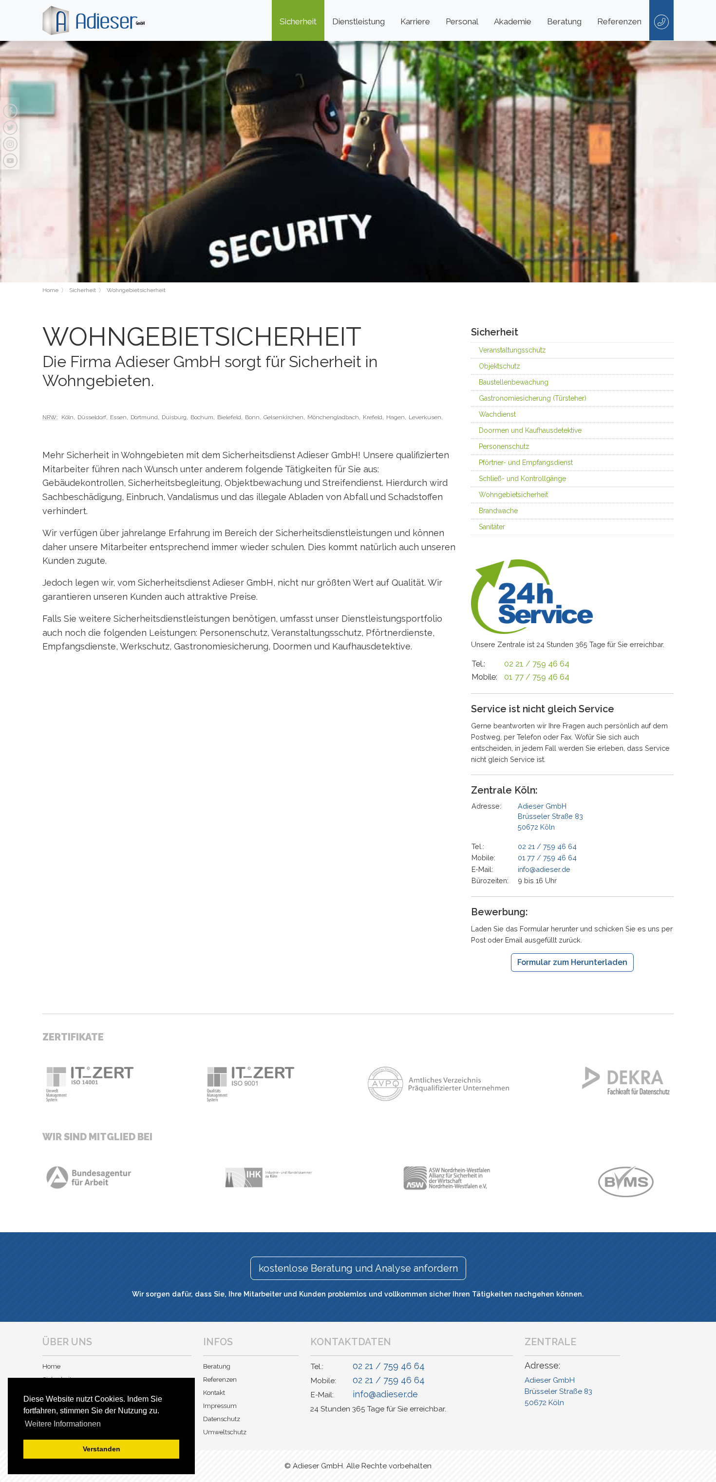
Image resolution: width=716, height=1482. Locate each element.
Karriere (415, 21)
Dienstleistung (358, 21)
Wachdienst (497, 414)
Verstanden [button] (101, 1449)
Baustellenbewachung (513, 382)
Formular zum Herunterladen (572, 962)
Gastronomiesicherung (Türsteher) (532, 398)
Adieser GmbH (550, 816)
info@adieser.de (544, 869)
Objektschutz (499, 366)
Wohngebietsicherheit (513, 495)
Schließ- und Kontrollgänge (522, 478)
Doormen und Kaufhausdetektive (530, 430)
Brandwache (498, 511)
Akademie (512, 21)
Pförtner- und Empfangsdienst (526, 462)
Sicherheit (298, 21)
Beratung (564, 21)
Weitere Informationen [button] (63, 1424)
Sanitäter (492, 527)
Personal (462, 21)
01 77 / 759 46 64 (536, 677)
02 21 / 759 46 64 (536, 663)
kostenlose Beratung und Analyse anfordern (358, 1268)
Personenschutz (504, 446)
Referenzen (619, 21)
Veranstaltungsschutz (512, 350)
